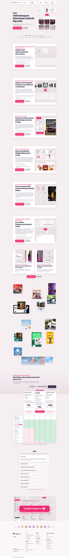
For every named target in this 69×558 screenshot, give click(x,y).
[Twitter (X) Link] (14, 551)
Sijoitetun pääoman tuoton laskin (32, 2)
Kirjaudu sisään (41, 2)
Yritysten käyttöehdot (48, 543)
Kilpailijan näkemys (38, 536)
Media (26, 551)
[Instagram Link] (16, 551)
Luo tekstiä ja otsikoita (28, 538)
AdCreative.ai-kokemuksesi (44, 453)
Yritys (29, 2)
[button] (20, 2)
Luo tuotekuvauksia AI (28, 536)
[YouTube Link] (15, 551)
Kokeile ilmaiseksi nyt (46, 2)
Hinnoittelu (37, 2)
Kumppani (27, 548)
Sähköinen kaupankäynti (49, 536)
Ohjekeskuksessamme (40, 489)
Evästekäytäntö (48, 546)
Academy (27, 546)
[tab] (32, 386)
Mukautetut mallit (38, 540)
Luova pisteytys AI (38, 543)
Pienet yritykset (48, 538)
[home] (15, 2)
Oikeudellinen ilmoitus (48, 548)
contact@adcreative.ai (22, 549)
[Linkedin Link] (13, 551)
